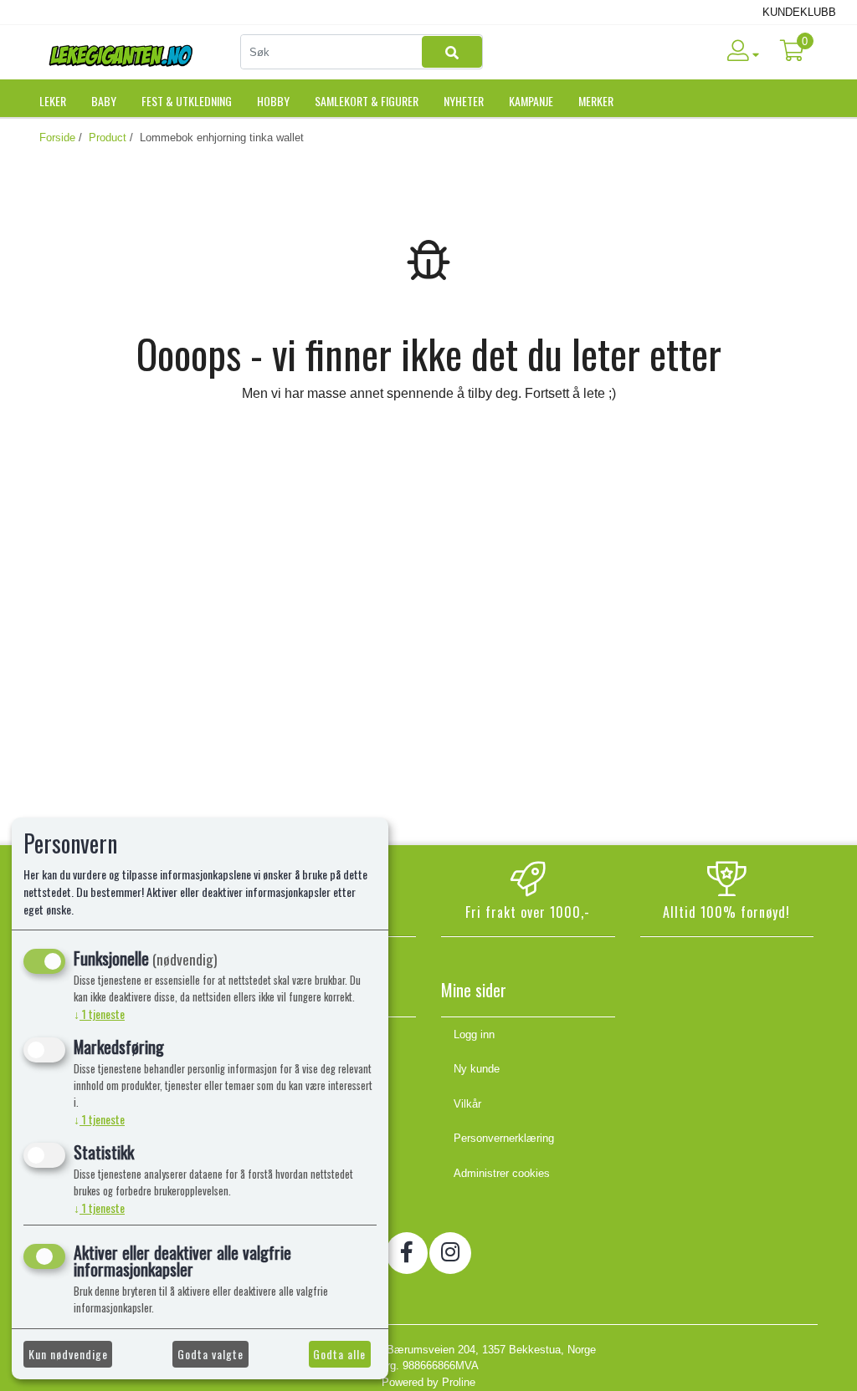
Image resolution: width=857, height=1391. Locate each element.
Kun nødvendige (68, 1354)
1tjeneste (99, 1013)
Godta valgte (210, 1354)
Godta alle (339, 1354)
